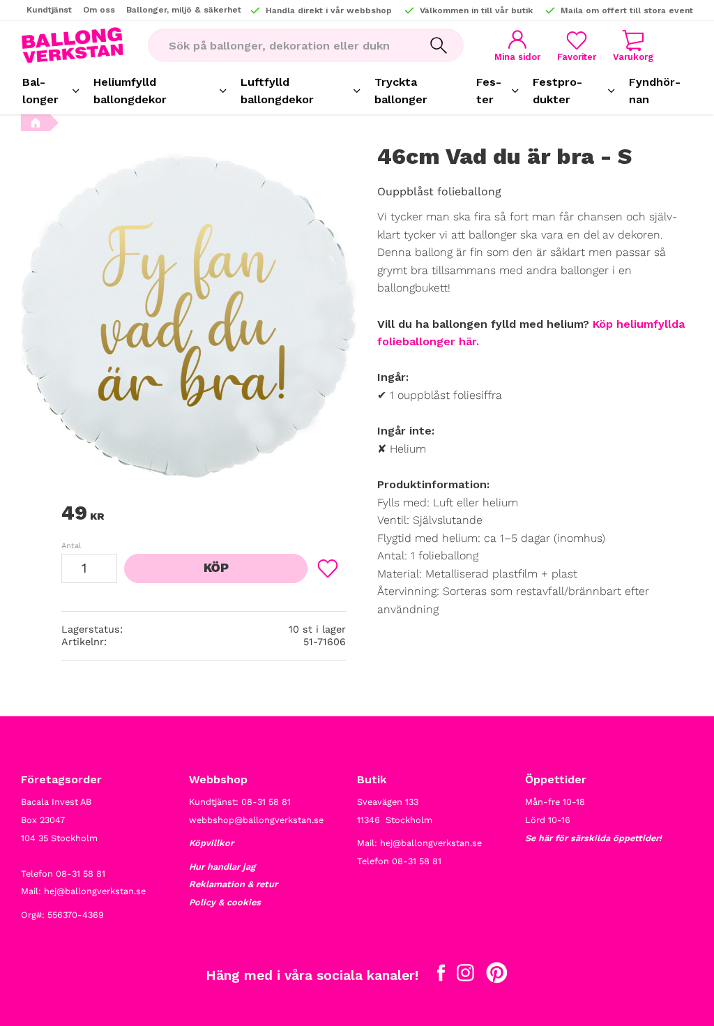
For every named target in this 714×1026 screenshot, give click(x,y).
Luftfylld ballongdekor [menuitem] (277, 91)
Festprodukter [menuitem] (557, 91)
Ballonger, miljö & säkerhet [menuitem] (183, 10)
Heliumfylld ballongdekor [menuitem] (130, 91)
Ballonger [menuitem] (40, 91)
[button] (577, 45)
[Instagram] (465, 975)
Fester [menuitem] (488, 91)
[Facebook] (441, 975)
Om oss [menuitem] (99, 10)
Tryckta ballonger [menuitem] (400, 91)
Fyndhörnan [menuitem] (655, 91)
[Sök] (438, 45)
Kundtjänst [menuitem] (49, 10)
